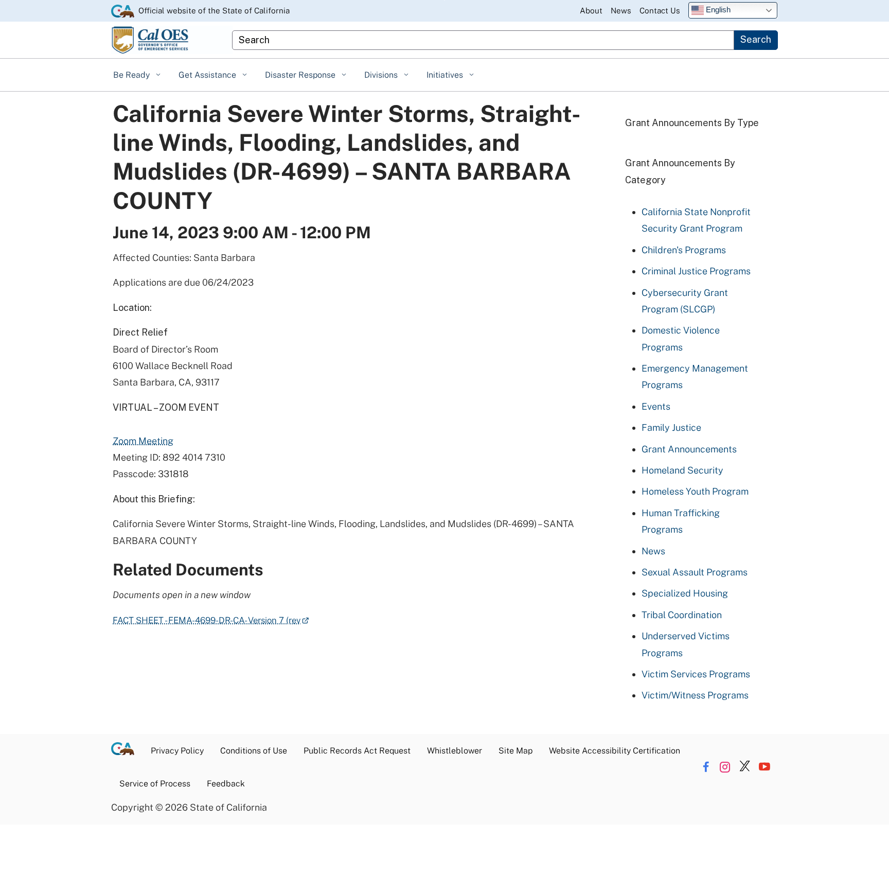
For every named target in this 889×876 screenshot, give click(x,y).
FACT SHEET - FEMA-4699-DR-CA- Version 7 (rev (211, 620)
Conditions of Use (253, 751)
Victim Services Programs (696, 674)
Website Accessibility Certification (614, 751)
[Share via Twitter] (745, 767)
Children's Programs (684, 249)
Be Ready (132, 75)
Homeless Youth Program (695, 491)
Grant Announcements (689, 449)
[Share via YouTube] (764, 767)
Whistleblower (454, 751)
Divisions (382, 75)
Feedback (226, 784)
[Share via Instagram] (725, 767)
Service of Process (154, 784)
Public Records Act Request (357, 751)
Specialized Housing (685, 593)
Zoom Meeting (143, 440)
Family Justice (671, 427)
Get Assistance (208, 75)
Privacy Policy (177, 751)
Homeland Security (682, 470)
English (717, 9)
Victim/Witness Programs (695, 695)
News (621, 10)
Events (656, 406)
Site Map (515, 751)
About (591, 10)
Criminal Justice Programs (696, 271)
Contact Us (659, 10)
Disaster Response (301, 75)
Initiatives (445, 75)
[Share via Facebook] (706, 767)
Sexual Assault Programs (695, 572)
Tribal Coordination (682, 614)
